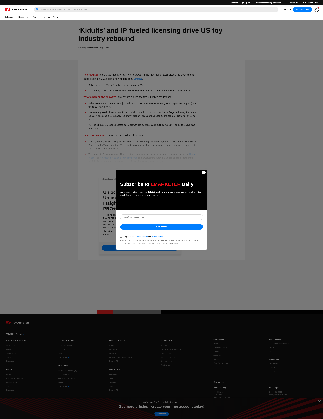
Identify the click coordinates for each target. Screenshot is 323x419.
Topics (35, 17)
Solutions (9, 17)
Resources (23, 17)
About (55, 17)
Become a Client (303, 9)
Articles (47, 17)
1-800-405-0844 (311, 3)
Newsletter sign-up (239, 3)
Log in (286, 9)
